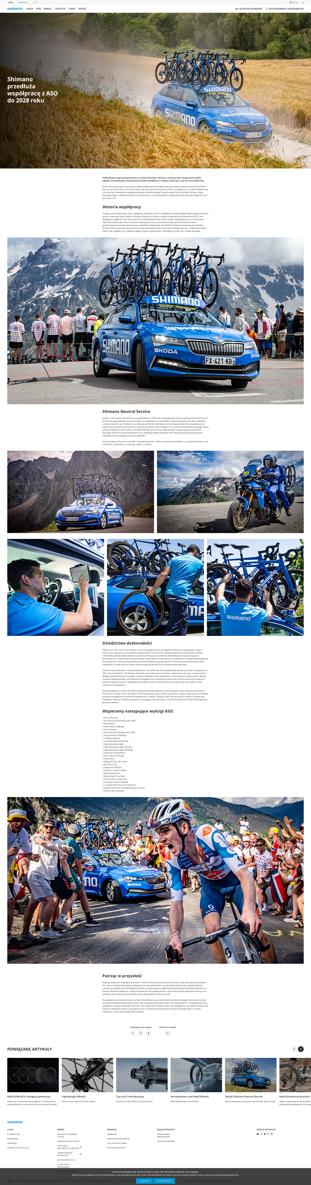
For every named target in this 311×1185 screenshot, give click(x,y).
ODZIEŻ (82, 8)
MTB (38, 8)
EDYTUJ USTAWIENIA (164, 1181)
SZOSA (29, 8)
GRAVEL (48, 8)
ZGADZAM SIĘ (144, 1181)
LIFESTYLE (60, 8)
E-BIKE (71, 8)
